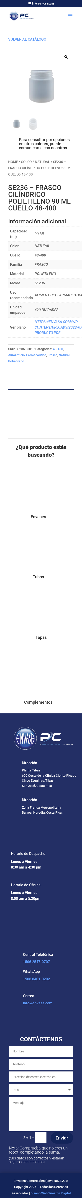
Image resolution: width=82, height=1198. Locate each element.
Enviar (62, 1138)
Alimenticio (16, 355)
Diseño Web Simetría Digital (51, 1193)
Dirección (29, 763)
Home (13, 162)
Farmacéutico (36, 355)
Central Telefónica (38, 954)
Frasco (52, 355)
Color (26, 162)
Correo (28, 996)
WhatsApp (31, 971)
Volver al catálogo (27, 39)
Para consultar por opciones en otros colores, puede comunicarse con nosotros (44, 143)
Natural (42, 162)
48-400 (58, 349)
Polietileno (16, 361)
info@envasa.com (37, 1003)
